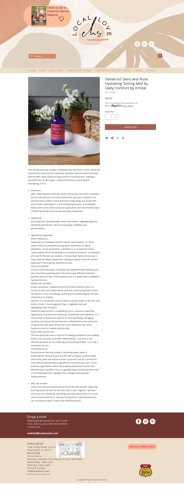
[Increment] (116, 116)
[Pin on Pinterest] (112, 138)
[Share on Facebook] (107, 138)
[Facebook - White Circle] (137, 44)
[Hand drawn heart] (61, 19)
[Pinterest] (151, 44)
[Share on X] (123, 138)
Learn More (127, 106)
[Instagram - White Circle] (144, 44)
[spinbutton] (111, 116)
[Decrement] (107, 116)
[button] (160, 55)
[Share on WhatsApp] (117, 138)
